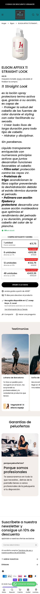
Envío (19, 79)
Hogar (4, 23)
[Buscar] (33, 15)
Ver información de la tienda (16, 309)
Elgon (12, 23)
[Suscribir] (36, 545)
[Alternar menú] (2, 15)
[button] (20, 244)
